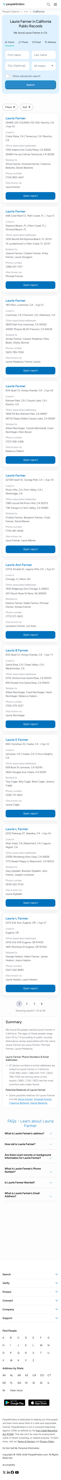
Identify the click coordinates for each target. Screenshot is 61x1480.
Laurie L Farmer (17, 829)
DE (4, 1383)
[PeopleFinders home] (14, 4)
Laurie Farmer (16, 118)
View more (16, 1390)
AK (4, 1375)
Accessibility (9, 1464)
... (26, 11)
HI (26, 1383)
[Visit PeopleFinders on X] (5, 1472)
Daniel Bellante (38, 1102)
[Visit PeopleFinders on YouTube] (17, 1472)
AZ (26, 1375)
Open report (30, 195)
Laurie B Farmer (17, 650)
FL (11, 1383)
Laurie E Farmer (17, 740)
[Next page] (42, 1004)
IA (34, 1383)
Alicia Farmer (25, 1099)
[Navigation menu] (55, 4)
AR (19, 1375)
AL (11, 1375)
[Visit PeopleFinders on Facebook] (13, 1472)
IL (49, 1383)
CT (49, 1375)
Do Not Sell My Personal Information (21, 1448)
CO (42, 1375)
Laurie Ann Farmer (19, 565)
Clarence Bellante (19, 1102)
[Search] (48, 4)
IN (4, 1390)
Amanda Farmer (43, 1099)
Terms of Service (26, 1441)
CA (34, 1375)
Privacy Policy (47, 1441)
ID (41, 1383)
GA (19, 1383)
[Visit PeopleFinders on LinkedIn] (9, 1472)
